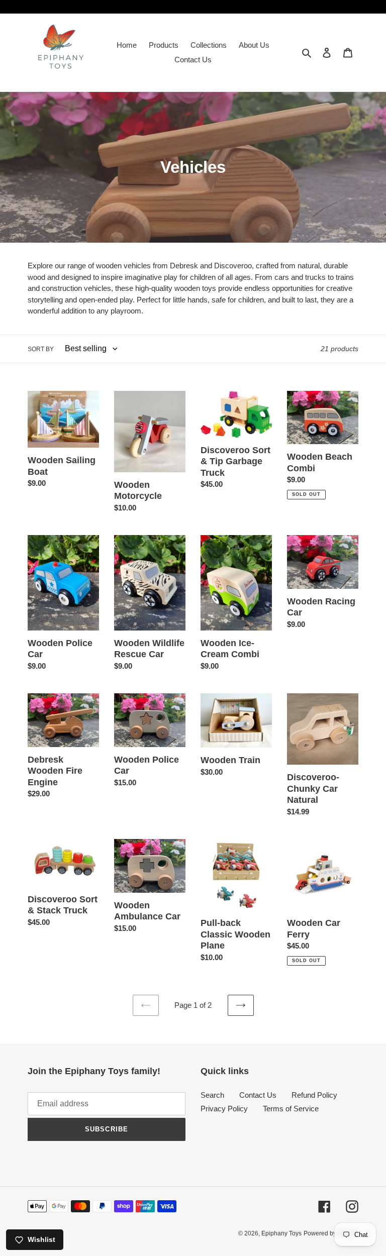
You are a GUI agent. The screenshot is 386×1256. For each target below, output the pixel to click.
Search (212, 1095)
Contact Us (257, 1095)
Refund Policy (314, 1095)
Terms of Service (291, 1108)
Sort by (41, 349)
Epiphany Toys (281, 1233)
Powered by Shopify (331, 1233)
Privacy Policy (224, 1108)
